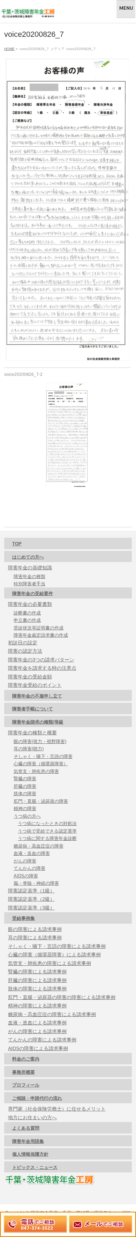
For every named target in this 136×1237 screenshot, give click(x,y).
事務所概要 (23, 1072)
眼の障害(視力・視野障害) (40, 741)
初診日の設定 (22, 642)
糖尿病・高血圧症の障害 (38, 846)
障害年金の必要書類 (30, 604)
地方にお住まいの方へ (32, 1117)
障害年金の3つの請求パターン (41, 659)
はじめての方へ (28, 557)
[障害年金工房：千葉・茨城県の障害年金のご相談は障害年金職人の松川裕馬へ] (28, 11)
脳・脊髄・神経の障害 (36, 883)
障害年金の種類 (29, 576)
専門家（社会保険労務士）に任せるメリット (57, 1109)
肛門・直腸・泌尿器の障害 (41, 801)
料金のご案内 (25, 1059)
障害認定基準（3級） (31, 907)
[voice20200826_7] (67, 210)
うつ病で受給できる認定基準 (47, 831)
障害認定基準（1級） (31, 890)
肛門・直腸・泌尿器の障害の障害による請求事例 (61, 997)
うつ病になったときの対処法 (47, 823)
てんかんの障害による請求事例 (42, 1039)
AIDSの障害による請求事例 (38, 1048)
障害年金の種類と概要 (32, 732)
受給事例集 (23, 918)
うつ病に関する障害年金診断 (47, 838)
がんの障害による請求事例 (37, 1031)
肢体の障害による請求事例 (37, 988)
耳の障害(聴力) (29, 748)
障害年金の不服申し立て (37, 696)
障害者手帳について (32, 708)
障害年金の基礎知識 (30, 567)
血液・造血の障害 (32, 853)
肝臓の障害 (25, 786)
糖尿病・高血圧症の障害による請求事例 (52, 1014)
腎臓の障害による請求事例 (37, 971)
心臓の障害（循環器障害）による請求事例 (54, 954)
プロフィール (25, 1085)
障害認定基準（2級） (31, 899)
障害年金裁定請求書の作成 (41, 635)
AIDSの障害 (26, 876)
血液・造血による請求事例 (37, 1022)
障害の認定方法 (25, 651)
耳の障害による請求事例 (35, 937)
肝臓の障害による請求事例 (37, 980)
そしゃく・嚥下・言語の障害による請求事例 (57, 946)
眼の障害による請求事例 (35, 929)
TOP (17, 543)
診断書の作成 (27, 613)
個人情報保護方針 (30, 1154)
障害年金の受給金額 (30, 676)
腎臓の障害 (25, 778)
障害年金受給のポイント (35, 685)
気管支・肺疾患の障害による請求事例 (49, 963)
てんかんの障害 (29, 868)
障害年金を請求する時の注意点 (42, 668)
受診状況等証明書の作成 (38, 627)
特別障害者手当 (29, 583)
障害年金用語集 (28, 1141)
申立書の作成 (27, 620)
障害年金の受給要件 (32, 593)
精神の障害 (25, 808)
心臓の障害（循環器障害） (41, 763)
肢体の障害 (25, 793)
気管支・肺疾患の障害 (36, 771)
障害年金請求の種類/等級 (37, 722)
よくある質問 (25, 1128)
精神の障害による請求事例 (37, 1005)
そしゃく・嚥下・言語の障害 (43, 756)
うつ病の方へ (27, 816)
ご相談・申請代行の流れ (37, 1098)
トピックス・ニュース (35, 1167)
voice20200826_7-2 (23, 374)
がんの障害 (25, 861)
